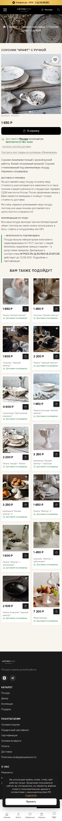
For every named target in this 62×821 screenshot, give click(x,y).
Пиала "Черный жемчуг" (45, 362)
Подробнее (31, 795)
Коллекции (7, 703)
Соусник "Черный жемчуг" (12, 364)
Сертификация (9, 735)
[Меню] (5, 10)
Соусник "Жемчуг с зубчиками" (43, 560)
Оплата (5, 746)
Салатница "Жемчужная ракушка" (15, 414)
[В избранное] (55, 59)
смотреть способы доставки (16, 146)
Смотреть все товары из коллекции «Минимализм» (29, 152)
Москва (23, 138)
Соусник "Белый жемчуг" (46, 315)
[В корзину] (26, 309)
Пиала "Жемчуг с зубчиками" (11, 563)
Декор (4, 698)
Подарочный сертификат (15, 730)
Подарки (6, 709)
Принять (31, 801)
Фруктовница (40, 617)
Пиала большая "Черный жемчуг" (15, 614)
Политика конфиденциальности (18, 757)
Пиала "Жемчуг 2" (42, 511)
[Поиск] (58, 9)
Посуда (5, 693)
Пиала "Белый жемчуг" (14, 315)
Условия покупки (10, 724)
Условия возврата (11, 740)
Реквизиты (7, 772)
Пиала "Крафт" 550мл (14, 463)
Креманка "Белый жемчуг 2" (12, 512)
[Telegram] (13, 678)
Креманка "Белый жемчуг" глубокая (42, 462)
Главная (12, 26)
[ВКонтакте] (4, 678)
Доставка (6, 751)
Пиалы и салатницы (33, 26)
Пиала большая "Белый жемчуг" (45, 412)
